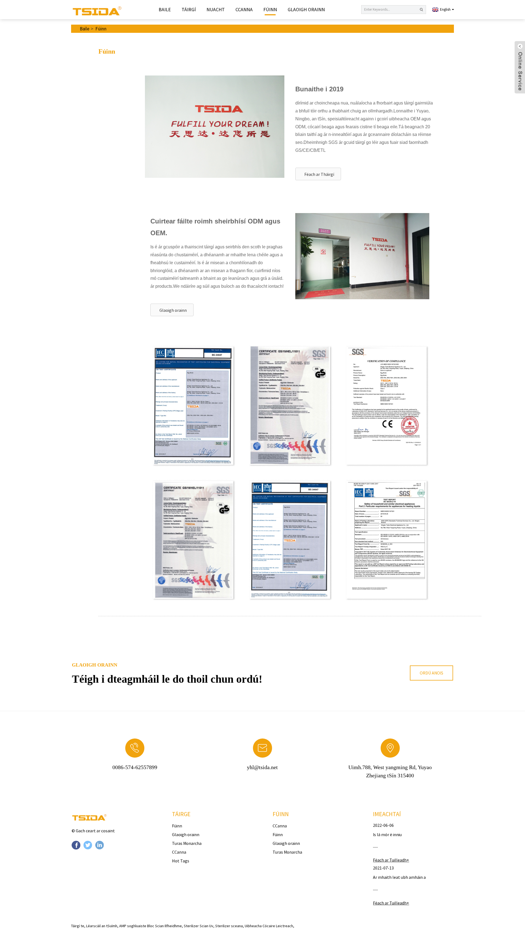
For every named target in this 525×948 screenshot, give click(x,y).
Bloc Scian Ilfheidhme (164, 925)
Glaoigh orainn (306, 9)
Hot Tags (180, 860)
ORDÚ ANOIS (431, 673)
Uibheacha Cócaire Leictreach (269, 925)
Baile (165, 9)
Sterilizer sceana (229, 925)
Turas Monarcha (187, 843)
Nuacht (215, 9)
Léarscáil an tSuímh (101, 925)
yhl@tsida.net (262, 767)
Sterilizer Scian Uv (198, 925)
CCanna (244, 9)
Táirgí (189, 9)
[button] (318, 174)
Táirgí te (77, 925)
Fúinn (270, 9)
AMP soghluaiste (132, 925)
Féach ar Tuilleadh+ (391, 860)
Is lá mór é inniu (387, 834)
